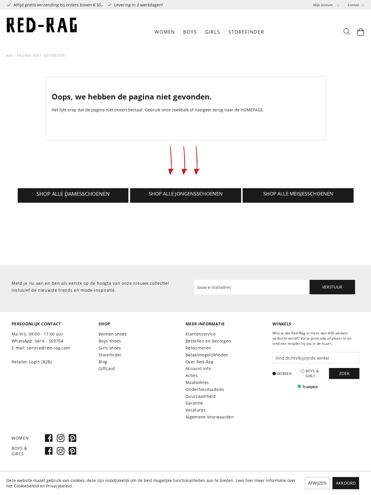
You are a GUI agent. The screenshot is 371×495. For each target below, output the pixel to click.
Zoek (344, 373)
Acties (192, 375)
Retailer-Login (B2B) (32, 362)
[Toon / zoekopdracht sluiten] (346, 32)
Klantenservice (201, 334)
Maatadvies (197, 382)
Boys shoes (110, 341)
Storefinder (110, 355)
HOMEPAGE (252, 110)
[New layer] (73, 195)
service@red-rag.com (48, 348)
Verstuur (332, 287)
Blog (103, 362)
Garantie (194, 403)
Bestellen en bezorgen (208, 341)
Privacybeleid (59, 486)
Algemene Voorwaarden (210, 417)
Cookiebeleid (26, 486)
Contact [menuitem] (354, 5)
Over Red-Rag (199, 362)
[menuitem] (326, 4)
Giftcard (107, 368)
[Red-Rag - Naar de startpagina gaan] (42, 31)
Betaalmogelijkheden (207, 355)
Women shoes (113, 334)
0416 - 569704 (49, 341)
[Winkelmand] (361, 32)
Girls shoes (110, 348)
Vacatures (195, 410)
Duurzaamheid (201, 396)
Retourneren (198, 348)
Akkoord (346, 483)
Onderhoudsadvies (205, 389)
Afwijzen (317, 483)
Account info (198, 368)
